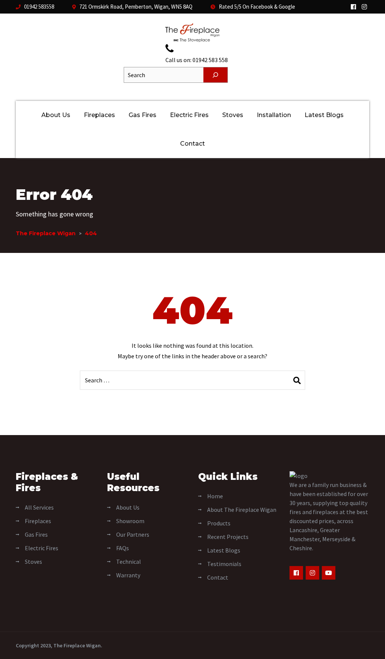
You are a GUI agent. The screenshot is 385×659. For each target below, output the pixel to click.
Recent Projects (228, 536)
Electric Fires (189, 115)
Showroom (130, 521)
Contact (192, 143)
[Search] (215, 74)
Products (218, 523)
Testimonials (224, 564)
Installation (274, 115)
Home (215, 496)
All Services (39, 507)
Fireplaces (99, 115)
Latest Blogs (324, 115)
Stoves (232, 115)
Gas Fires (142, 115)
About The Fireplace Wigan (241, 509)
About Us (55, 115)
